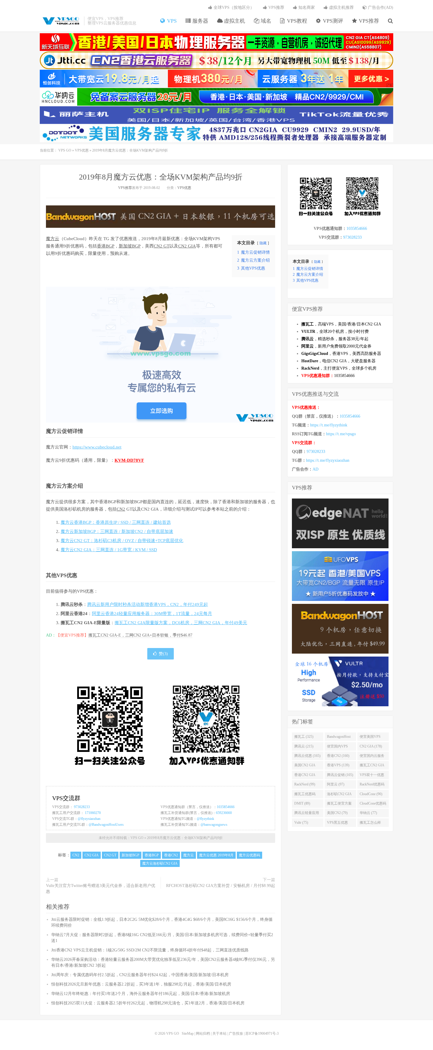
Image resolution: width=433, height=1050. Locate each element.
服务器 (199, 21)
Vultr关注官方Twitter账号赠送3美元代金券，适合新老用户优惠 (100, 888)
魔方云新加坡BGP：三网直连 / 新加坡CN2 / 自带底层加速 (117, 531)
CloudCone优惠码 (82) (373, 804)
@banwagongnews (214, 825)
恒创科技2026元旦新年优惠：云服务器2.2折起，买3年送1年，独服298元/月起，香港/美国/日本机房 (141, 984)
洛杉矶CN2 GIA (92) (339, 795)
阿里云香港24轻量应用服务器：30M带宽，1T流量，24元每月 (152, 613)
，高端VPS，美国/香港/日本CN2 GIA (341, 324)
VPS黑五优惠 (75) (337, 823)
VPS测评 (332, 21)
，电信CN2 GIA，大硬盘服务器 (338, 361)
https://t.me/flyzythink (328, 425)
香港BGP (105, 246)
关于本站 (219, 1033)
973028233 (82, 807)
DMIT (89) (302, 803)
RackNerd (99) (304, 784)
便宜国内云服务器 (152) (372, 757)
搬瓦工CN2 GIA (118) (372, 766)
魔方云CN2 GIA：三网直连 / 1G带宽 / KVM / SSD (109, 549)
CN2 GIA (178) (371, 746)
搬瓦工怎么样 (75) (370, 823)
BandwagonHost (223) (339, 738)
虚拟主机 (233, 21)
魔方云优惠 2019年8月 (216, 855)
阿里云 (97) (335, 784)
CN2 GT (161, 246)
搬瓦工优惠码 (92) (304, 795)
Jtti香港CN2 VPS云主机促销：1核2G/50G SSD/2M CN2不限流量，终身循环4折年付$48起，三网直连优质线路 (150, 950)
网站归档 (203, 1033)
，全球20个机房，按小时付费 (335, 331)
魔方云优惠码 (249, 855)
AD (315, 469)
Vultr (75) (301, 822)
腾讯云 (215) (303, 746)
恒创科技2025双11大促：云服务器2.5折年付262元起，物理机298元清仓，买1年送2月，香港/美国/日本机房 (147, 1003)
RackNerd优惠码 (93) (372, 785)
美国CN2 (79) (337, 813)
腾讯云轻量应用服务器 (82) (306, 814)
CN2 (121, 509)
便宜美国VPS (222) (370, 738)
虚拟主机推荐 (341, 7)
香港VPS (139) (338, 765)
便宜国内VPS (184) (337, 747)
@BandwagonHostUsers (106, 825)
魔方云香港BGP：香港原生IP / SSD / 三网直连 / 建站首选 (116, 522)
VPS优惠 (82, 150)
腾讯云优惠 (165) (307, 756)
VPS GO (60, 21)
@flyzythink (205, 819)
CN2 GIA (187, 246)
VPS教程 (296, 21)
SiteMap (188, 1033)
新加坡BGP (130, 246)
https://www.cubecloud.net (96, 447)
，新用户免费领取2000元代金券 (336, 346)
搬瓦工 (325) (303, 737)
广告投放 (236, 1033)
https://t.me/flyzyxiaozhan (327, 460)
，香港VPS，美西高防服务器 (341, 353)
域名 (265, 21)
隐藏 (263, 243)
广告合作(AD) (380, 7)
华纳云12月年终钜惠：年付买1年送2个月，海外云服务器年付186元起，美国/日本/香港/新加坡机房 (140, 993)
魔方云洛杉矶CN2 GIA (160, 863)
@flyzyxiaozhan (89, 819)
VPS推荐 (368, 21)
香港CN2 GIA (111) (304, 776)
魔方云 (52, 238)
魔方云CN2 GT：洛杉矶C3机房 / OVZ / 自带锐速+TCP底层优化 (122, 540)
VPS (171, 21)
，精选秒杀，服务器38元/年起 (334, 339)
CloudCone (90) (371, 794)
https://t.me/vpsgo (341, 434)
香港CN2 (171, 855)
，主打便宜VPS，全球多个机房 (338, 368)
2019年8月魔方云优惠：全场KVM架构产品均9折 (160, 177)
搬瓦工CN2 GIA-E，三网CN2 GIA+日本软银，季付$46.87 (140, 635)
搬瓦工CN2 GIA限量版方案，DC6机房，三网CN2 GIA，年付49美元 (181, 622)
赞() (163, 654)
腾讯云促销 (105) (340, 775)
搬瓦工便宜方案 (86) (339, 804)
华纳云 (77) (368, 813)
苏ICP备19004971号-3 (262, 1033)
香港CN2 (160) (338, 756)
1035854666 (225, 807)
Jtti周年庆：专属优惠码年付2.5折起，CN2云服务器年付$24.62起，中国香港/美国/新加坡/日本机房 (140, 975)
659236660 (224, 813)
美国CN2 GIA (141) (304, 766)
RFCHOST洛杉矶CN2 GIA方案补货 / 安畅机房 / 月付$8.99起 (220, 885)
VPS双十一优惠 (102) (372, 776)
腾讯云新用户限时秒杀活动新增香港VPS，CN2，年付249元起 (147, 604)
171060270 (93, 813)
